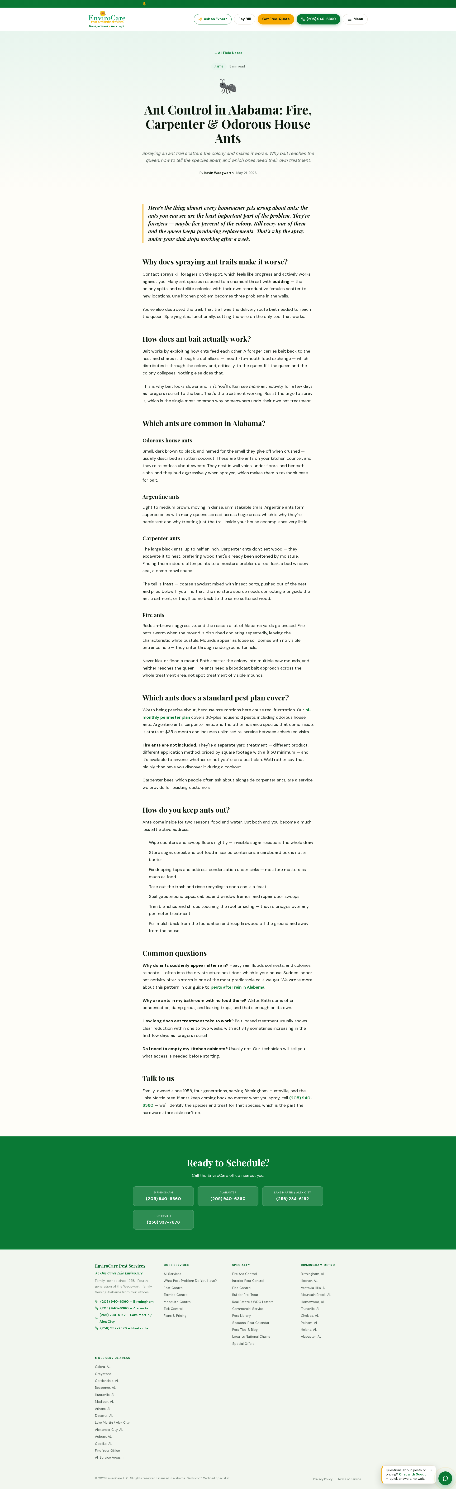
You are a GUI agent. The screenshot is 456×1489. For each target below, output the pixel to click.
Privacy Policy (322, 1479)
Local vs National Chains (251, 1336)
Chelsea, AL (310, 1315)
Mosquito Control (177, 1302)
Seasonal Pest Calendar (250, 1323)
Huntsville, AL (105, 1395)
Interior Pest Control (248, 1280)
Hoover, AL (309, 1280)
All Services (172, 1274)
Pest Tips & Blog (245, 1329)
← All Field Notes (228, 53)
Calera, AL (102, 1367)
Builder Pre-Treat (245, 1295)
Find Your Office (107, 1450)
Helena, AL (309, 1329)
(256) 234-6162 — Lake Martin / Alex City (126, 1318)
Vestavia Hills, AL (313, 1288)
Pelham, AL (309, 1323)
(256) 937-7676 (163, 1219)
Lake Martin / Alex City (112, 1422)
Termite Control (176, 1295)
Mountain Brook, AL (316, 1295)
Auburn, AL (103, 1436)
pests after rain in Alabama (237, 987)
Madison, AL (104, 1401)
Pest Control (173, 1288)
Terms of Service (349, 1479)
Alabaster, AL (311, 1336)
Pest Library (241, 1315)
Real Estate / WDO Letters (252, 1302)
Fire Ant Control (244, 1274)
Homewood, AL (313, 1302)
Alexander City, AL (109, 1429)
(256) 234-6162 (292, 1196)
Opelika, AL (103, 1443)
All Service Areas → (110, 1457)
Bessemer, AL (105, 1387)
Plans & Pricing (175, 1315)
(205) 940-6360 (163, 1196)
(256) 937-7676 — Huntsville (124, 1328)
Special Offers (243, 1343)
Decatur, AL (104, 1415)
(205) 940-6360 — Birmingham (127, 1301)
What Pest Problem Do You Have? (190, 1280)
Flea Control (241, 1288)
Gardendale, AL (107, 1381)
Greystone (103, 1374)
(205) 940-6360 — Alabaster (125, 1308)
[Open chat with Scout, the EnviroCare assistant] (445, 1478)
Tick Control (173, 1309)
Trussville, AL (310, 1309)
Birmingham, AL (313, 1274)
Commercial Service (248, 1309)
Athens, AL (103, 1409)
